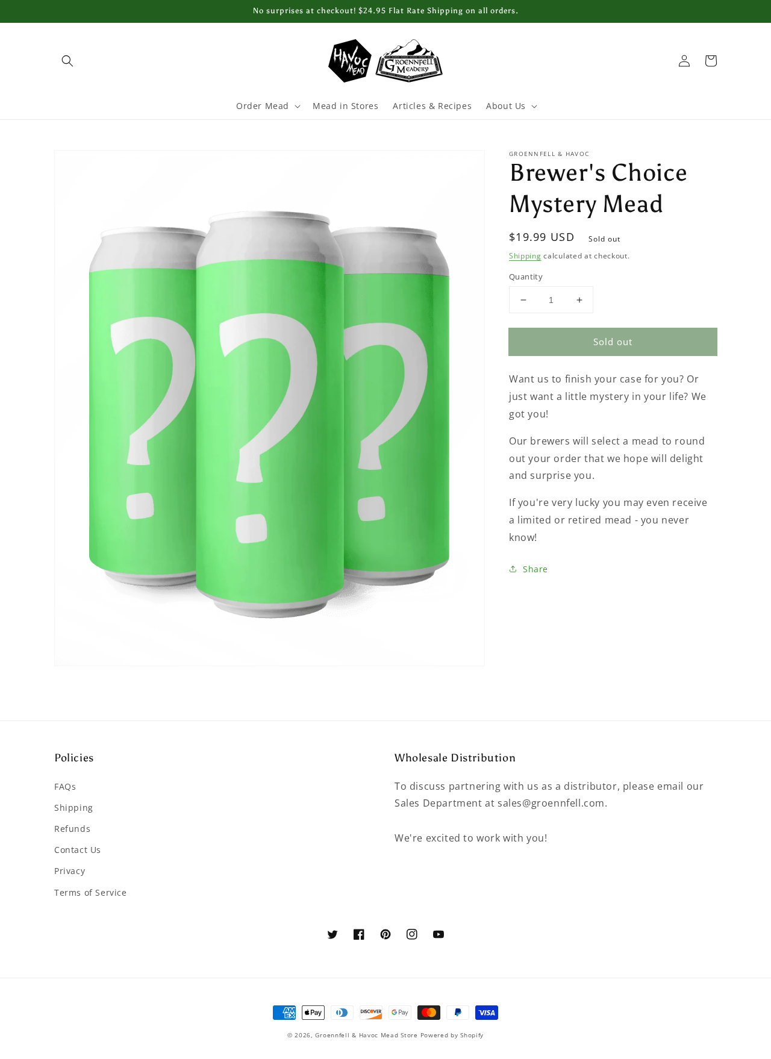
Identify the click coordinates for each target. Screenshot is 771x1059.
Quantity (526, 276)
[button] (67, 61)
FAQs (65, 786)
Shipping (525, 256)
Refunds (72, 828)
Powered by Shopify (452, 1035)
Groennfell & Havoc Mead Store (366, 1035)
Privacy (69, 870)
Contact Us (77, 849)
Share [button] (535, 569)
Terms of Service (90, 892)
